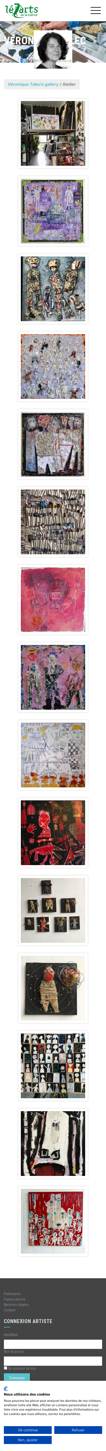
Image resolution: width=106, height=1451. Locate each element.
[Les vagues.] (53, 522)
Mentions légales (16, 1305)
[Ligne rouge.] (53, 444)
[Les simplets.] (53, 677)
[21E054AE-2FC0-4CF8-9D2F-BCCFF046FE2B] (53, 910)
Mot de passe (14, 1351)
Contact (9, 1310)
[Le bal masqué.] (53, 366)
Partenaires (12, 1294)
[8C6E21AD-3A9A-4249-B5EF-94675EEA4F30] (53, 1221)
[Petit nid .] (53, 988)
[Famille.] (53, 289)
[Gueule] (53, 1144)
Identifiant (11, 1335)
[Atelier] (53, 133)
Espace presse (14, 1299)
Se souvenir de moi (21, 1368)
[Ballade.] (53, 211)
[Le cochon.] (53, 600)
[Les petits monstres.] (53, 1066)
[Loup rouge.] (53, 833)
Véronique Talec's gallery (33, 84)
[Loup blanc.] (53, 755)
